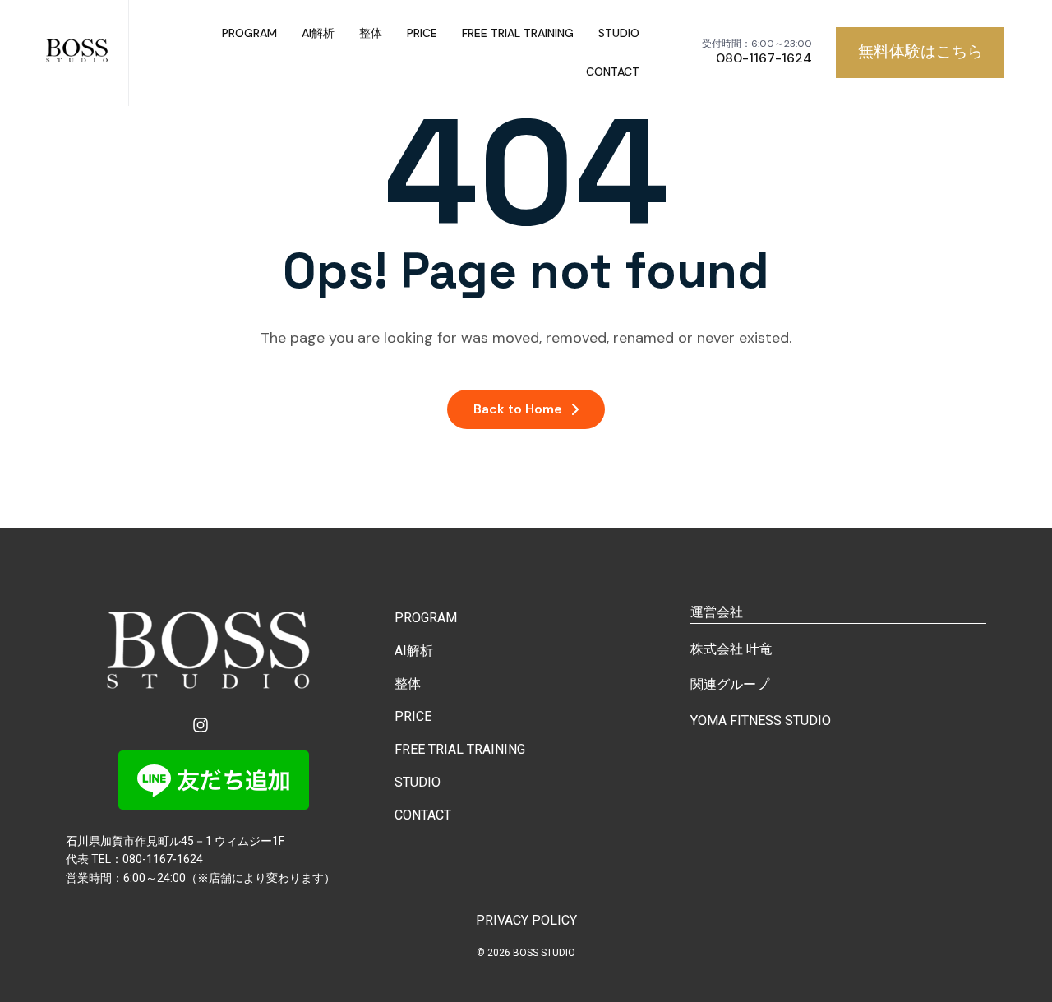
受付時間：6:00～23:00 (757, 44)
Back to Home (517, 409)
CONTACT (612, 71)
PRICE (422, 32)
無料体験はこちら (920, 51)
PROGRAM (249, 32)
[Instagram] (200, 725)
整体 (370, 32)
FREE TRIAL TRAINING (518, 32)
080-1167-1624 (764, 58)
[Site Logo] (78, 53)
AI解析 (318, 32)
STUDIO (618, 32)
